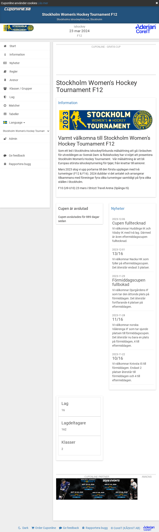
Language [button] (16, 122)
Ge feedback (17, 155)
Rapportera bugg (20, 164)
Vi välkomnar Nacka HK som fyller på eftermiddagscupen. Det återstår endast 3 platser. (130, 258)
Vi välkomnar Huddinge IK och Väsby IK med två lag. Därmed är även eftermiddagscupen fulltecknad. (131, 230)
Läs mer (43, 3)
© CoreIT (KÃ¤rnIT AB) (126, 528)
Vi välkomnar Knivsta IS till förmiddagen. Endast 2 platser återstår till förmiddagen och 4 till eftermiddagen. (129, 367)
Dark (25, 528)
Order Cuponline (45, 528)
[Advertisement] (106, 58)
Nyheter (117, 208)
